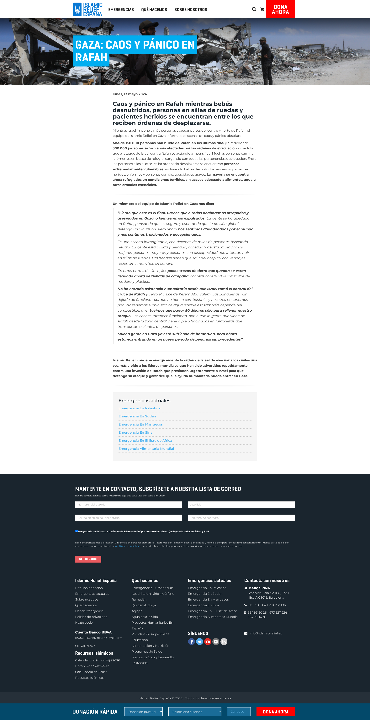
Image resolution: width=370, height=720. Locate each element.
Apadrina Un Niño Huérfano (153, 594)
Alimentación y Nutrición (150, 646)
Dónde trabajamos (89, 611)
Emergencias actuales (92, 594)
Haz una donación (89, 588)
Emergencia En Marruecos (141, 424)
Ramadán (139, 599)
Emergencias (121, 9)
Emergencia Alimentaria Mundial (146, 449)
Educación (140, 640)
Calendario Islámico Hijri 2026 (97, 660)
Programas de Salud (147, 651)
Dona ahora (280, 9)
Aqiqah (137, 611)
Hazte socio (84, 622)
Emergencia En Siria (135, 432)
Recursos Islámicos (89, 678)
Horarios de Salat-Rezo (92, 666)
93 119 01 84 (258, 605)
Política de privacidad (91, 617)
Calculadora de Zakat (91, 672)
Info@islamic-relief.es (126, 546)
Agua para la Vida (145, 617)
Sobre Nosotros (191, 9)
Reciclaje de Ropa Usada (150, 634)
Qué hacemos (86, 605)
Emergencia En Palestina (140, 408)
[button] (262, 8)
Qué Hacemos (154, 9)
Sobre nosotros (86, 599)
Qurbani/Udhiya (144, 605)
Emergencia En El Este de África (145, 440)
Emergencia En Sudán (137, 416)
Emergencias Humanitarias (152, 588)
